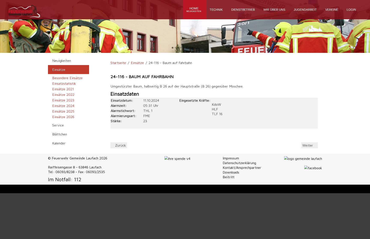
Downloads (231, 172)
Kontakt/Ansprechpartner (242, 167)
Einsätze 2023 (63, 100)
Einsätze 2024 (63, 106)
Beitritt (228, 177)
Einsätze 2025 (63, 111)
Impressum (231, 158)
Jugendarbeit (305, 9)
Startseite (118, 63)
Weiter (308, 145)
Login (351, 9)
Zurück (120, 145)
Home (193, 9)
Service (58, 125)
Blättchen (59, 134)
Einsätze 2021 (63, 89)
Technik (216, 9)
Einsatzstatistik (64, 83)
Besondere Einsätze (67, 78)
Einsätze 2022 (63, 94)
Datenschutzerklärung (239, 163)
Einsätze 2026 (63, 117)
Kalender (59, 143)
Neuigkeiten (61, 60)
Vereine (331, 9)
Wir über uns (274, 9)
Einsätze (137, 63)
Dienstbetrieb (243, 9)
